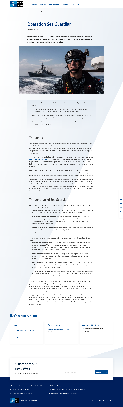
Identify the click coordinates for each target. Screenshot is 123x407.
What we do (43, 4)
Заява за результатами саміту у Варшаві (58, 329)
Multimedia (65, 4)
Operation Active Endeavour (38, 159)
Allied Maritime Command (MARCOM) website (95, 330)
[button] (100, 4)
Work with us (75, 4)
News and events (54, 4)
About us (34, 4)
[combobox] (100, 4)
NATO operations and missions (26, 330)
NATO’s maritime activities (25, 338)
